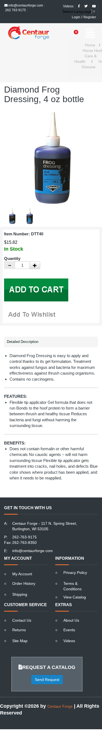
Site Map (19, 631)
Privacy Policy (75, 563)
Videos (69, 631)
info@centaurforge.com (32, 541)
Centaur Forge (60, 697)
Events (69, 620)
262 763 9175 (15, 5)
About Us (71, 611)
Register (90, 12)
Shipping (19, 585)
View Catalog (74, 587)
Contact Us (21, 611)
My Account (22, 564)
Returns (19, 620)
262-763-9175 (24, 527)
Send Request (47, 670)
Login (76, 12)
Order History (23, 574)
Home (90, 35)
